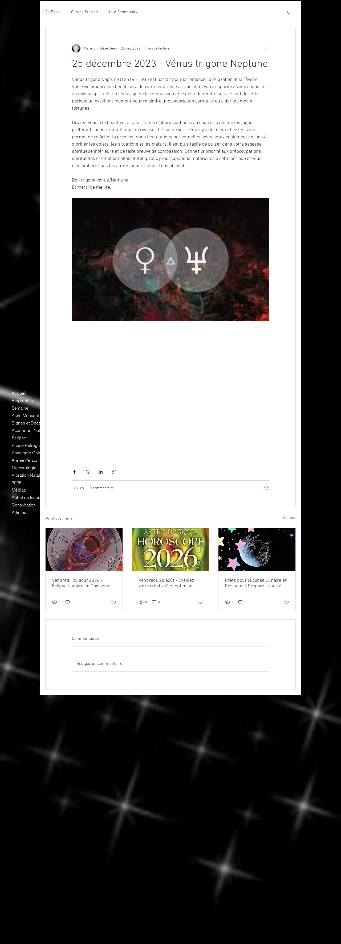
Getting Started (84, 12)
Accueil (19, 393)
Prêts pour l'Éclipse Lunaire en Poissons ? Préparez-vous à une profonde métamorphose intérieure (256, 583)
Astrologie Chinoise (30, 452)
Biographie (22, 400)
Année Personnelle (30, 460)
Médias (19, 490)
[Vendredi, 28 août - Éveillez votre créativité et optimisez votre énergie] (170, 549)
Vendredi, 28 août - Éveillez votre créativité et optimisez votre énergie (166, 583)
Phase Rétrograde (29, 445)
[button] (288, 12)
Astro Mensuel (25, 415)
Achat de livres (26, 497)
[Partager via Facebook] (74, 471)
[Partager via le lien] (113, 471)
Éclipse (19, 437)
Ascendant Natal (28, 430)
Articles (19, 512)
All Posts (52, 12)
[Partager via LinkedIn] (100, 471)
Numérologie (24, 467)
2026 (16, 482)
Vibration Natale (27, 475)
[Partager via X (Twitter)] (87, 471)
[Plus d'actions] (266, 48)
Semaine (20, 408)
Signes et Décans (29, 423)
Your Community (122, 12)
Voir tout (289, 518)
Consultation (24, 505)
